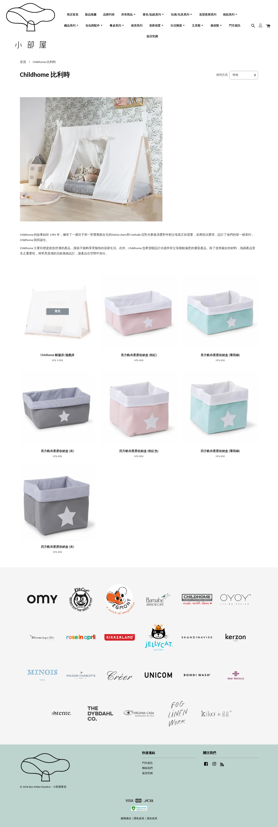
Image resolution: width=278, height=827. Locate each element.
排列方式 (222, 75)
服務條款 (126, 818)
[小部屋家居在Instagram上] (214, 766)
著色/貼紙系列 (152, 14)
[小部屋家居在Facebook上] (206, 766)
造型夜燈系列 (207, 14)
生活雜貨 (177, 25)
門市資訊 (234, 25)
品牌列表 (109, 14)
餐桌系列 (116, 25)
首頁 (23, 62)
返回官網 (152, 36)
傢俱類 (215, 25)
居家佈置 (155, 25)
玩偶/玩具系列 (180, 14)
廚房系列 (136, 25)
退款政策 (152, 818)
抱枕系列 (229, 14)
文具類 (196, 25)
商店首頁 (72, 14)
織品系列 (70, 25)
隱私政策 (139, 818)
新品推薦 (90, 14)
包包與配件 (92, 25)
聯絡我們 (147, 768)
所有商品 (127, 14)
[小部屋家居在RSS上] (222, 765)
